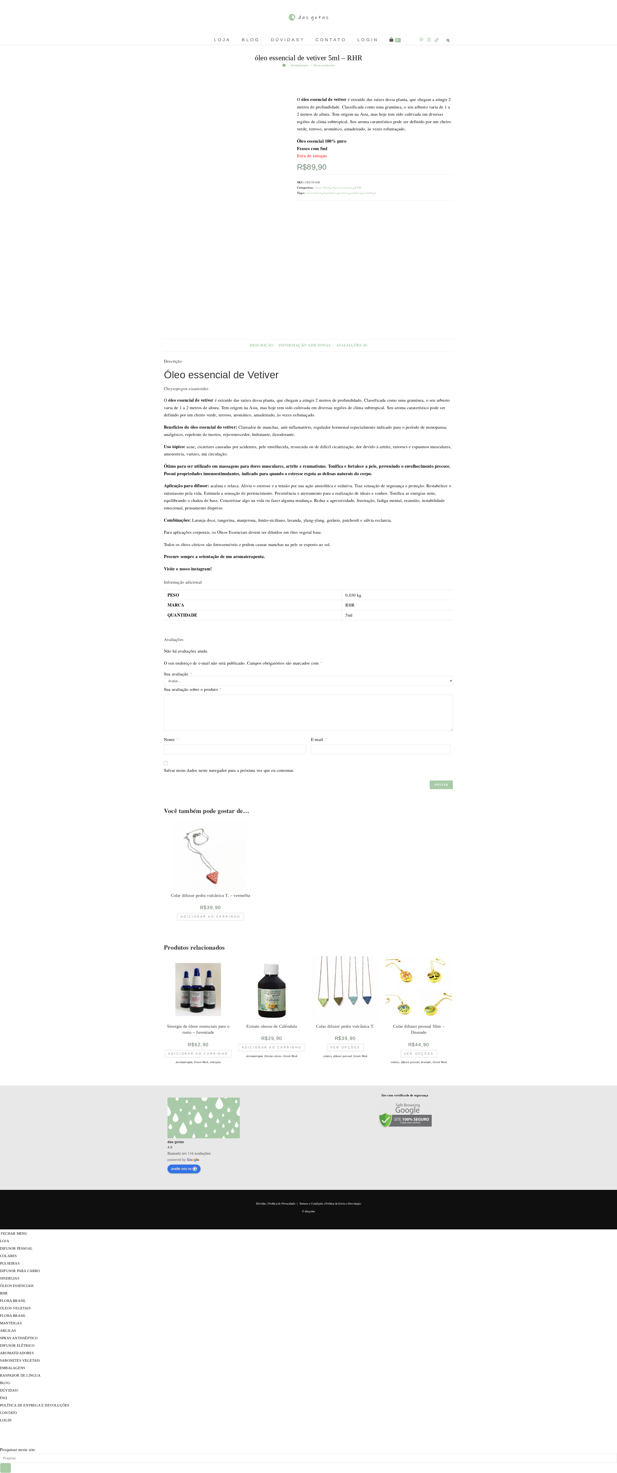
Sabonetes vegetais (20, 1360)
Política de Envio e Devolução (343, 1203)
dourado (426, 1062)
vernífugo (369, 193)
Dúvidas (261, 1203)
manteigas (11, 1323)
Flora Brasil (13, 1301)
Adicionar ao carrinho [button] (211, 916)
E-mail (319, 739)
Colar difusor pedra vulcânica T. (345, 1026)
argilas (8, 1331)
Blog (5, 1383)
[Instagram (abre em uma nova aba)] (429, 40)
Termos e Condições (311, 1203)
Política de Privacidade (281, 1203)
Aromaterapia (184, 1062)
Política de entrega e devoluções (34, 1405)
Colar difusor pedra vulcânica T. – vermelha (210, 895)
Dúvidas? (9, 1390)
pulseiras (10, 1263)
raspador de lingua (20, 1375)
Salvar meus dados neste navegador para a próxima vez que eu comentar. (229, 770)
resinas (344, 193)
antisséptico (313, 193)
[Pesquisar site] (448, 40)
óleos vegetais (15, 1308)
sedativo (356, 193)
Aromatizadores (17, 1353)
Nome (171, 739)
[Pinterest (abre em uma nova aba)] (421, 40)
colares (327, 1056)
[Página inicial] (284, 65)
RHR (358, 187)
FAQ (3, 1398)
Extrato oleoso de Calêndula (271, 1026)
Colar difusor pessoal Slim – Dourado (418, 1029)
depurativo (330, 193)
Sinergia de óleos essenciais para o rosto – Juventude (198, 1029)
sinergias (215, 1062)
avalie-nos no (181, 1168)
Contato (8, 1413)
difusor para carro (20, 1271)
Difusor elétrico (17, 1345)
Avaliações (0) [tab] (352, 345)
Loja (4, 1241)
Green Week (322, 187)
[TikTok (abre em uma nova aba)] (437, 40)
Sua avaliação (178, 674)
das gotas (176, 1141)
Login (6, 1420)
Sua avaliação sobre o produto (192, 689)
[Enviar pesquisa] (5, 1468)
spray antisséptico (19, 1338)
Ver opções (345, 1047)
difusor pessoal (342, 1056)
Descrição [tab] (262, 345)
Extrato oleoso (273, 1056)
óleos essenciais (324, 65)
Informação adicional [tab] (305, 345)
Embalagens (12, 1368)
